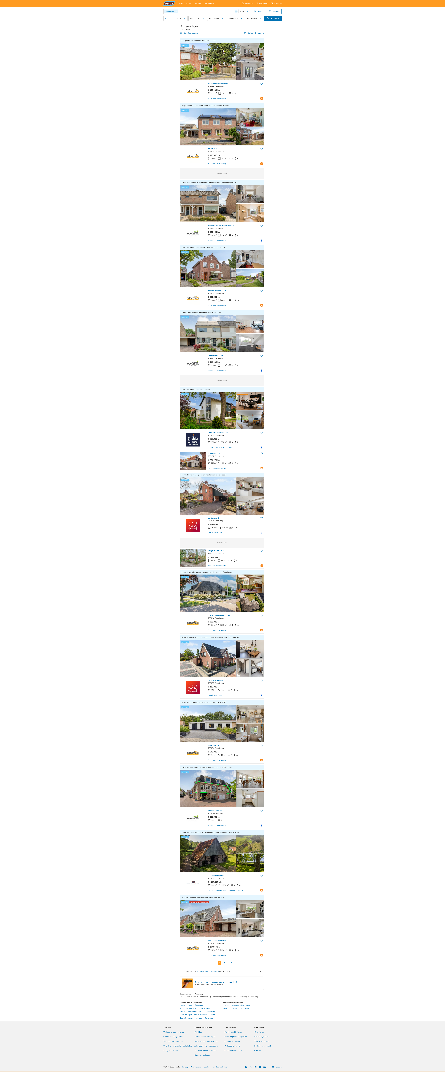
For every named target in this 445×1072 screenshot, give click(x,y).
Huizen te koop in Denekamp (191, 1005)
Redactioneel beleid (262, 1046)
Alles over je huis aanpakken (206, 1046)
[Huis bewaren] (261, 83)
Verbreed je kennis (232, 1046)
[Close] (176, 11)
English (279, 1067)
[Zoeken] (236, 11)
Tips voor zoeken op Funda (205, 1050)
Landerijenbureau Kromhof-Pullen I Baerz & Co (227, 890)
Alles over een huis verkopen (206, 1041)
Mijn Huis (198, 1032)
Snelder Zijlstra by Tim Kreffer (220, 447)
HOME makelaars (215, 533)
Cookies (207, 1067)
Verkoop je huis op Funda (173, 1032)
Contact (257, 1050)
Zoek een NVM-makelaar (173, 1041)
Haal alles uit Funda (202, 1055)
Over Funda (259, 1032)
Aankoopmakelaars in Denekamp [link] (236, 1005)
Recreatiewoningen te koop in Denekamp (196, 1018)
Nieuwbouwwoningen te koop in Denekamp (197, 1011)
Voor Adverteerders (262, 1041)
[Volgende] (231, 963)
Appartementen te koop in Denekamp (195, 1008)
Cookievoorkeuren (220, 1067)
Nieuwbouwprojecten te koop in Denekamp (197, 1015)
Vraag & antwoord (170, 1050)
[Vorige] (212, 963)
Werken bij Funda (261, 1037)
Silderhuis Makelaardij (217, 98)
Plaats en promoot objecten (235, 1037)
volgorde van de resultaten (208, 971)
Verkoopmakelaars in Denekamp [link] (236, 1008)
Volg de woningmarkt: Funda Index (177, 1046)
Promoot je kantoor (232, 1041)
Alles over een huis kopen (205, 1037)
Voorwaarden (196, 1067)
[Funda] (169, 3)
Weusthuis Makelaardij (217, 240)
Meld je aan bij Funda (233, 1032)
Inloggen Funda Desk (233, 1050)
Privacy (185, 1067)
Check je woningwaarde (173, 1037)
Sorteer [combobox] (256, 33)
